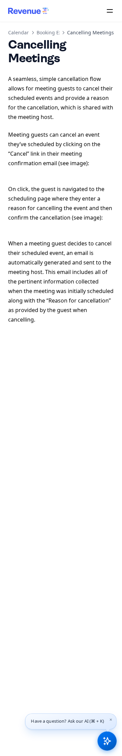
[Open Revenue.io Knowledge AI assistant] (107, 741)
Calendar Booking (28, 32)
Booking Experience (59, 32)
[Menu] (110, 11)
